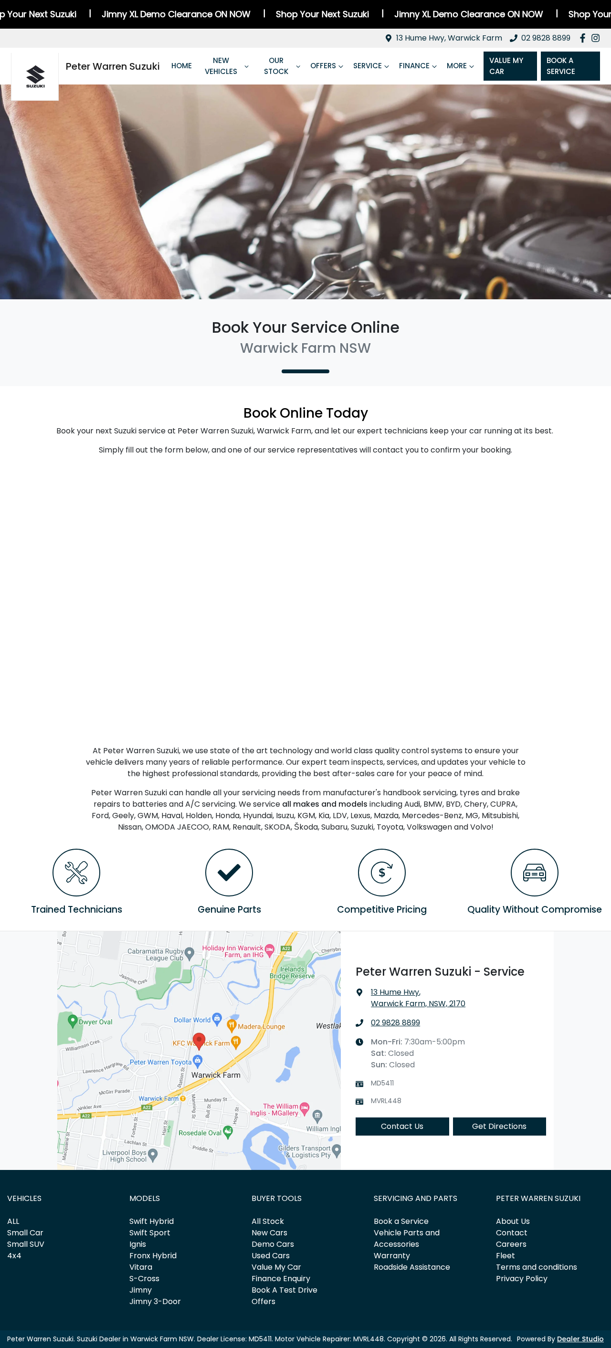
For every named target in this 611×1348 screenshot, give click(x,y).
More (457, 66)
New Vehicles (221, 65)
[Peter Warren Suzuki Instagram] (597, 37)
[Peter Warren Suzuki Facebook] (584, 37)
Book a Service (401, 1221)
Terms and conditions (536, 1267)
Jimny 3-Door (155, 1301)
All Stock (268, 1221)
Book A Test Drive (284, 1290)
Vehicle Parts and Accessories (407, 1238)
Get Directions (499, 1126)
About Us (513, 1221)
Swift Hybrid (151, 1221)
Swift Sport (149, 1232)
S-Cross (144, 1278)
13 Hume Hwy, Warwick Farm (449, 37)
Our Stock (276, 65)
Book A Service (561, 65)
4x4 (14, 1255)
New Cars (269, 1232)
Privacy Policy (522, 1278)
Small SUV (25, 1244)
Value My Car (506, 65)
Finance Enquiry (281, 1278)
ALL (13, 1221)
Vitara (140, 1267)
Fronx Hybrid (153, 1255)
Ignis (137, 1244)
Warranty (392, 1255)
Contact (511, 1232)
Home (181, 66)
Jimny (140, 1290)
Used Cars (271, 1255)
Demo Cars (273, 1244)
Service (367, 66)
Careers (511, 1244)
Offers (323, 66)
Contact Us (402, 1126)
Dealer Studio (580, 1339)
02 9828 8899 (545, 37)
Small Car (25, 1232)
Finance (414, 66)
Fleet (505, 1255)
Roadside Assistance (412, 1267)
